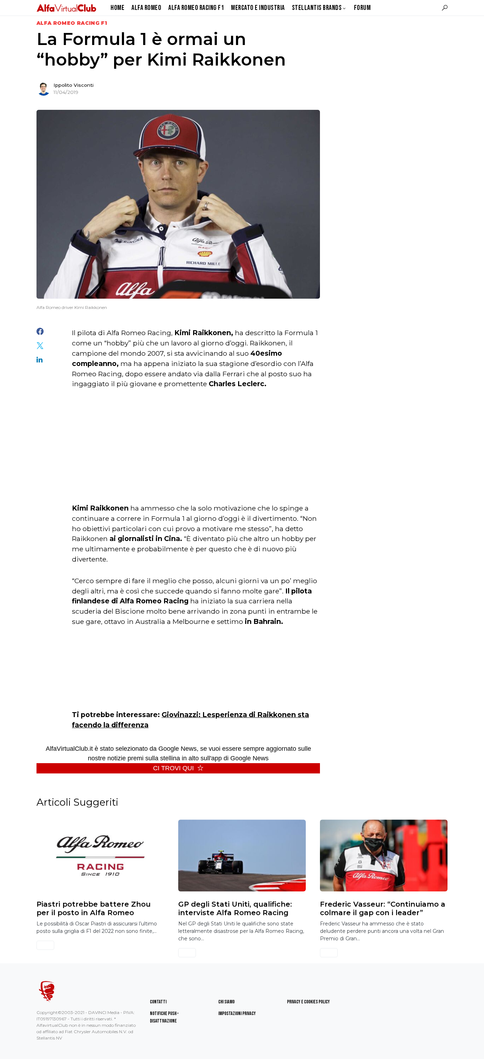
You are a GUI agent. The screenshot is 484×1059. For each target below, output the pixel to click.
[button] (445, 8)
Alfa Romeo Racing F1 (71, 23)
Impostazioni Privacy (237, 1013)
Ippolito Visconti (74, 85)
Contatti (158, 1002)
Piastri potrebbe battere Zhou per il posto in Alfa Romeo (93, 908)
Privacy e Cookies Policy (308, 1002)
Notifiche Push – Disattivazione (164, 1017)
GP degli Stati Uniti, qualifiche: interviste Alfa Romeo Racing (235, 908)
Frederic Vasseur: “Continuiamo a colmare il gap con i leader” (382, 908)
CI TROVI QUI (173, 768)
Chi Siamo (226, 1002)
